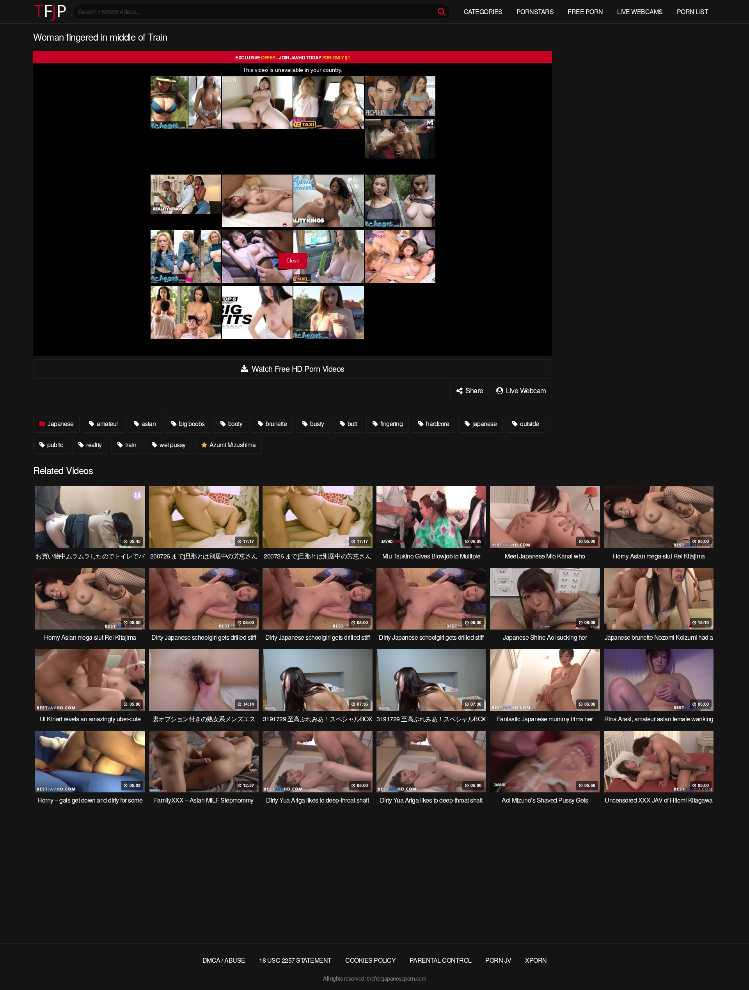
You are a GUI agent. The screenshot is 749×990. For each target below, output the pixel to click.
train (130, 444)
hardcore (437, 423)
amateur (107, 423)
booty (234, 423)
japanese (484, 423)
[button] (12, 12)
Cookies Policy (370, 960)
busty (316, 423)
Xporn (536, 960)
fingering (391, 423)
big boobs (191, 423)
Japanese (60, 423)
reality (93, 444)
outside (529, 423)
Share (473, 390)
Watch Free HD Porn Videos (297, 368)
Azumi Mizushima (232, 444)
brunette (275, 423)
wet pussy (172, 444)
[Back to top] (727, 965)
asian (148, 423)
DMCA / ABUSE (223, 960)
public (54, 444)
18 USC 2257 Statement (295, 960)
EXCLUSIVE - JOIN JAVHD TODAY (292, 57)
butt (351, 423)
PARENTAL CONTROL (441, 960)
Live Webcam (525, 390)
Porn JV (498, 960)
